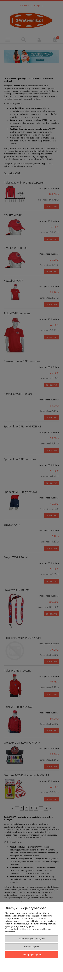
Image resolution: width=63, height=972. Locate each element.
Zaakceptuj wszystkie (31, 954)
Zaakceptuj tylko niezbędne (32, 938)
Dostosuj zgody (31, 946)
